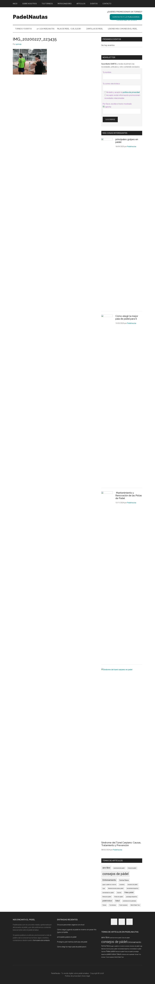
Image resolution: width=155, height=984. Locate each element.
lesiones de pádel (132, 884)
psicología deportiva (131, 896)
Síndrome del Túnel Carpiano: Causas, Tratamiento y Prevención (121, 844)
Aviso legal (86, 976)
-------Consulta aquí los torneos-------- (127, 20)
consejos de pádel (115, 874)
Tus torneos (112, 905)
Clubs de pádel (132, 868)
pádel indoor (107, 901)
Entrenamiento (109, 880)
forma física (124, 880)
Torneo (104, 905)
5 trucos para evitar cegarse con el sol (70, 925)
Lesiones (121, 884)
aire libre (106, 868)
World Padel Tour (135, 905)
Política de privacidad (73, 976)
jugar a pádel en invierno (109, 884)
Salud (117, 901)
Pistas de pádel (118, 896)
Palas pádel (128, 892)
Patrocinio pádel (106, 896)
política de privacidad (131, 92)
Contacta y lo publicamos (125, 17)
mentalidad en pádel (108, 892)
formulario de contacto (41, 940)
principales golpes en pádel (66, 937)
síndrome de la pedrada (129, 901)
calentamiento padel (119, 868)
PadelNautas (30, 17)
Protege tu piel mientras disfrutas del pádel (72, 942)
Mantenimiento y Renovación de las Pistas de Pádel (128, 495)
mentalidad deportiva (132, 888)
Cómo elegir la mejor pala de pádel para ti (126, 317)
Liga (103, 888)
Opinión (119, 892)
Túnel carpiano (123, 905)
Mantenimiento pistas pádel (115, 888)
